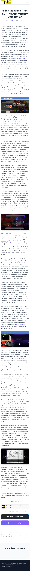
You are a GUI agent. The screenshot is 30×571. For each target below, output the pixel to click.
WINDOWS (24, 533)
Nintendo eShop (15, 501)
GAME (19, 533)
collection (6, 534)
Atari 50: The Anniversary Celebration (17, 506)
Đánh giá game (11, 534)
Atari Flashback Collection (12, 191)
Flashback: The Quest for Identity (19, 262)
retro (10, 536)
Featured (7, 536)
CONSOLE (15, 533)
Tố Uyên (12, 20)
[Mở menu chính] (27, 2)
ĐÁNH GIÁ (10, 533)
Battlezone (13, 243)
